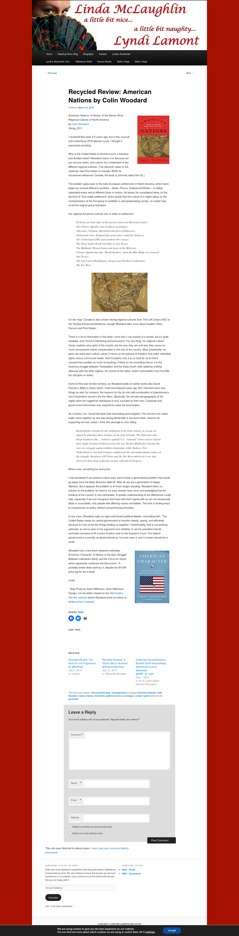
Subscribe (53, 897)
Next (190, 73)
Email (76, 800)
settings (150, 932)
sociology (128, 695)
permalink (73, 699)
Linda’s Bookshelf (121, 54)
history (89, 695)
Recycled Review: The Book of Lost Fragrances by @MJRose (82, 663)
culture (81, 695)
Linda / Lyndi (142, 695)
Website (75, 817)
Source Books (104, 61)
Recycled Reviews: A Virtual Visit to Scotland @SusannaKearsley (115, 663)
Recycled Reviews (101, 692)
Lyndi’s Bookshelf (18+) (58, 61)
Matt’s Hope (123, 61)
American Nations (147, 692)
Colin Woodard (80, 124)
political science (114, 695)
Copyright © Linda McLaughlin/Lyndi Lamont (119, 923)
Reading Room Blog (68, 54)
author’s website (84, 601)
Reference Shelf (84, 61)
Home (49, 54)
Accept (172, 930)
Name (76, 783)
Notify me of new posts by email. (87, 833)
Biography (88, 54)
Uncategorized (118, 692)
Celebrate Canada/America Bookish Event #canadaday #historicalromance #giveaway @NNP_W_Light (151, 666)
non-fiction (99, 695)
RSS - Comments (131, 873)
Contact (103, 54)
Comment (77, 735)
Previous (51, 73)
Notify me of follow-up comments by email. (92, 826)
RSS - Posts (128, 869)
